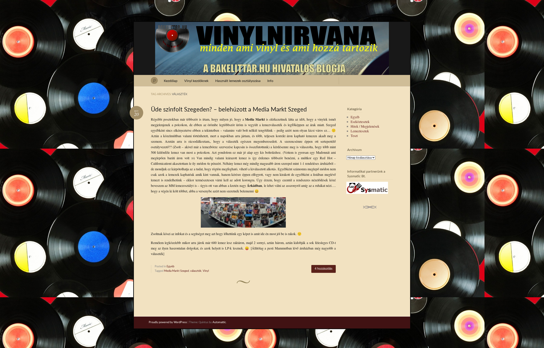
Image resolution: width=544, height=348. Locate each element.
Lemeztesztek (360, 131)
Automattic (219, 322)
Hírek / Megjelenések (365, 126)
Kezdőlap (170, 81)
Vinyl (206, 271)
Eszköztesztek (360, 121)
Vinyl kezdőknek (196, 81)
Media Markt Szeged (176, 271)
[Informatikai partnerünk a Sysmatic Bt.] (367, 192)
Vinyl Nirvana (272, 29)
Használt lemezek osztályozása (238, 81)
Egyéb (170, 266)
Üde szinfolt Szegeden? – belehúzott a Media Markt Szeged (229, 110)
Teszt (354, 135)
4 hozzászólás (323, 268)
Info (270, 81)
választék (195, 271)
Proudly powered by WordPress (168, 322)
